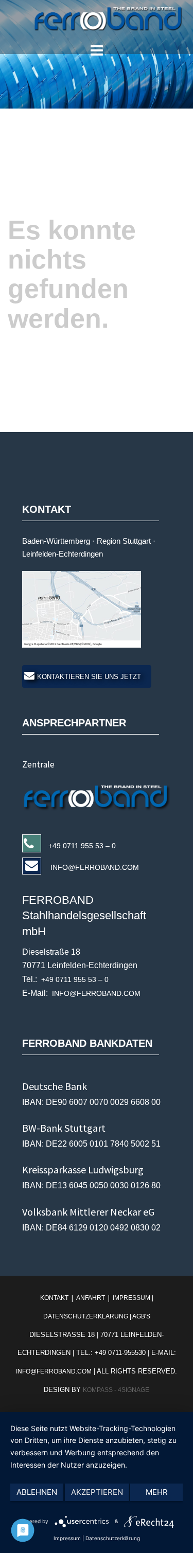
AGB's (141, 1316)
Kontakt (55, 1297)
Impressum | (132, 1297)
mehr (157, 1492)
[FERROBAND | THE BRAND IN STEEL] (96, 19)
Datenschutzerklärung (112, 1538)
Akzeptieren (97, 1492)
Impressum (67, 1538)
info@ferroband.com (54, 1371)
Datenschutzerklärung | (87, 1316)
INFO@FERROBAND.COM (93, 867)
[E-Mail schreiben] (100, 796)
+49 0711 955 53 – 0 (82, 846)
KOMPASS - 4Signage (116, 1390)
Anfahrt (91, 1297)
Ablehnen (36, 1492)
